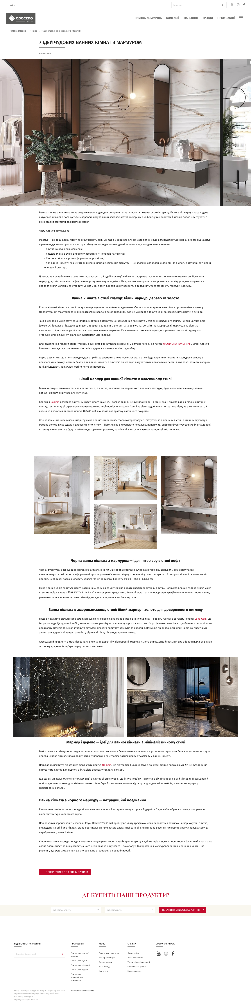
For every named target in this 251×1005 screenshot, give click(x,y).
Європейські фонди (137, 967)
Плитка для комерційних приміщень (77, 977)
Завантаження (134, 971)
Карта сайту (133, 953)
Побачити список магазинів (181, 910)
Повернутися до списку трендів (67, 872)
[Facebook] (243, 5)
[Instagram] (238, 5)
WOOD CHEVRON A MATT (176, 344)
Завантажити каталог (109, 953)
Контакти (103, 971)
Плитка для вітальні (80, 965)
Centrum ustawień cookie (82, 991)
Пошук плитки (105, 962)
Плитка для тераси (80, 970)
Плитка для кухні (79, 961)
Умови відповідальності (139, 962)
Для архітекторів (107, 958)
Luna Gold (201, 619)
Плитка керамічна (148, 18)
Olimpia (106, 765)
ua (11, 5)
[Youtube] (232, 5)
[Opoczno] (20, 18)
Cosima (55, 402)
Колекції (172, 18)
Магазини (191, 18)
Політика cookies (135, 958)
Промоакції (226, 18)
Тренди (207, 18)
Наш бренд (104, 967)
